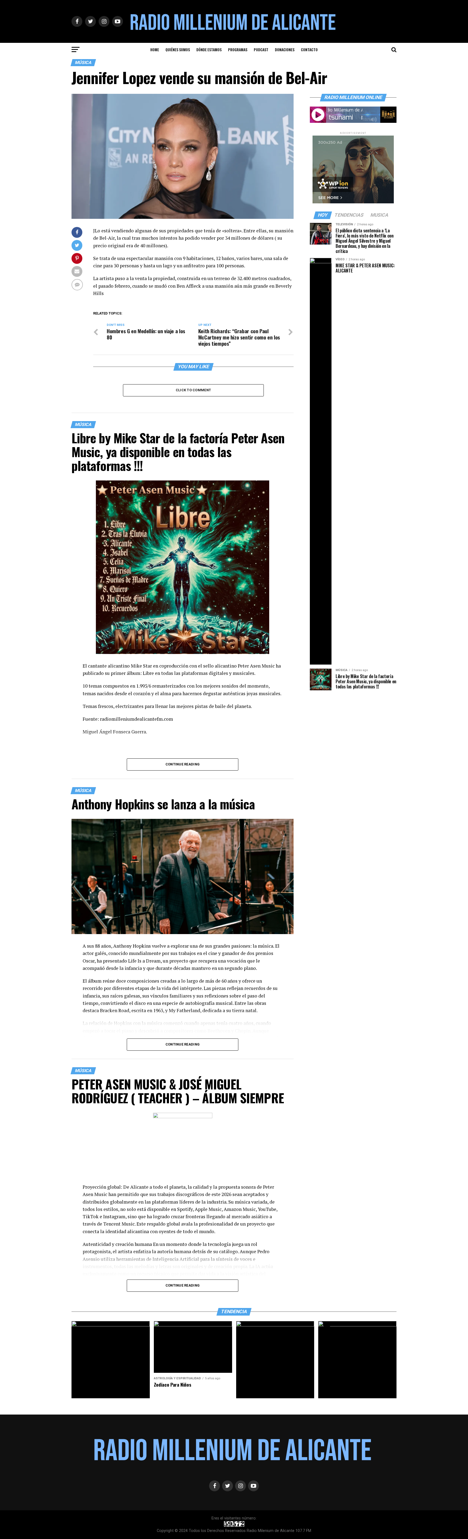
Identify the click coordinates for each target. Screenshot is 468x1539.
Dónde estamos (209, 49)
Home (154, 49)
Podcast (261, 49)
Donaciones (284, 49)
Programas (237, 49)
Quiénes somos (177, 49)
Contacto (309, 49)
